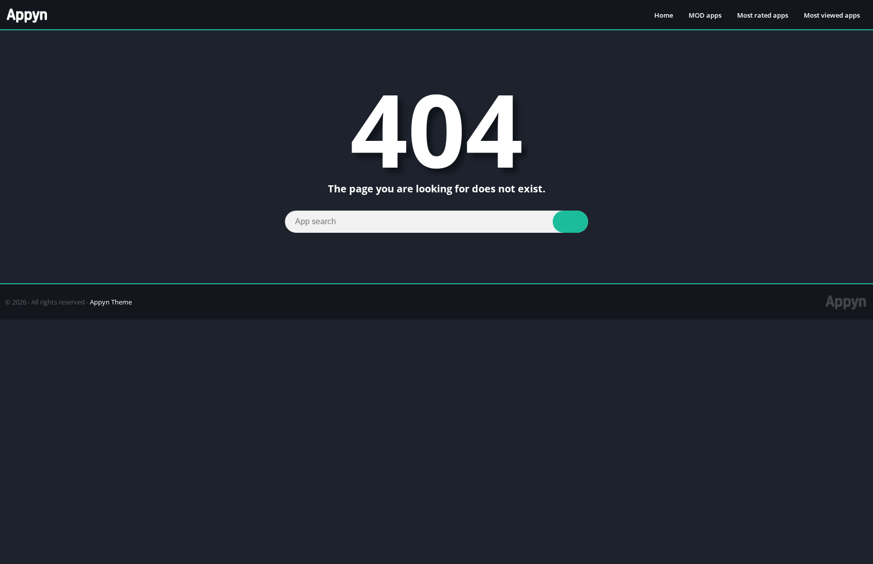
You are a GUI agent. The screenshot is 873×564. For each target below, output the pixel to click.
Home (663, 15)
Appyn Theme (111, 301)
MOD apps (705, 15)
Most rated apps (762, 15)
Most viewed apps (832, 15)
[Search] (570, 222)
